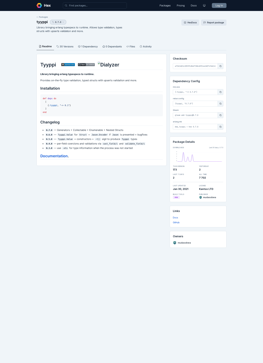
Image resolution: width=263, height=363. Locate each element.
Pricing (181, 5)
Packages (165, 5)
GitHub (176, 222)
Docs (194, 5)
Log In (219, 5)
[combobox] (95, 5)
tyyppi (42, 22)
